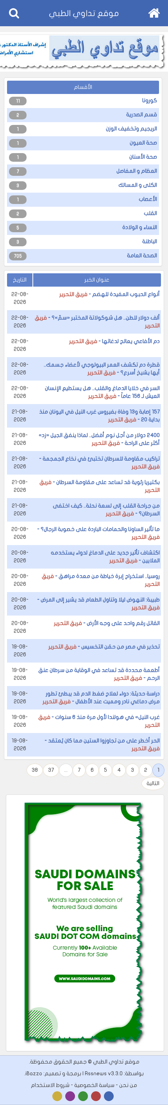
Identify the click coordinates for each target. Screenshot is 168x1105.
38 (35, 770)
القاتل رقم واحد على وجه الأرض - (107, 623)
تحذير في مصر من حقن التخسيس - (104, 647)
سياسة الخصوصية (94, 1085)
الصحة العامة (142, 255)
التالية (153, 783)
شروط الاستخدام (50, 1085)
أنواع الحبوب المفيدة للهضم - (109, 294)
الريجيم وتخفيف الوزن (131, 129)
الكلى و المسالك (137, 185)
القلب (150, 213)
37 (51, 770)
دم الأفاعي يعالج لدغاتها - (114, 341)
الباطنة (149, 241)
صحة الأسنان (143, 157)
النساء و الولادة (139, 227)
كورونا (149, 100)
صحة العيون (143, 143)
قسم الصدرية (141, 114)
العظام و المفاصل (136, 171)
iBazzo (33, 1073)
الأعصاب (148, 199)
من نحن (128, 1085)
